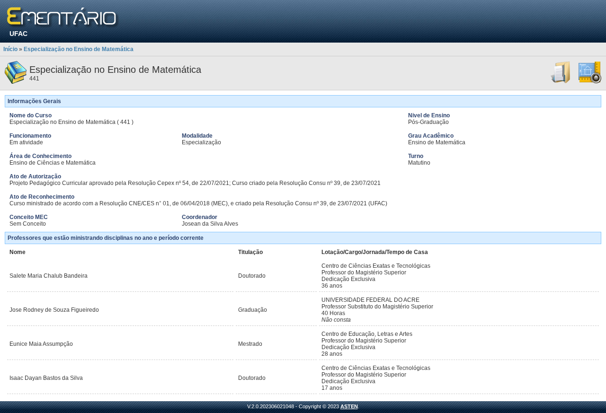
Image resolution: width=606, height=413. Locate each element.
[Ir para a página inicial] (63, 17)
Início (10, 49)
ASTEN (349, 406)
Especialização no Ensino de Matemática (79, 49)
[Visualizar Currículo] (561, 82)
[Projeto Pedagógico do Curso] (590, 82)
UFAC (18, 33)
